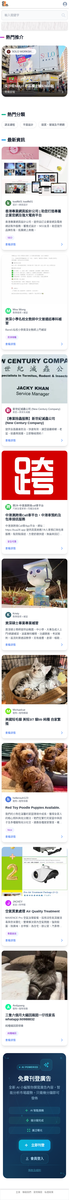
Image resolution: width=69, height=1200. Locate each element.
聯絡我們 (26, 1192)
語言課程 (10, 124)
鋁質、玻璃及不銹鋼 (53, 124)
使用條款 (37, 1192)
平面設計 (28, 124)
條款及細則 (34, 1170)
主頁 (18, 1192)
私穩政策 (49, 1192)
